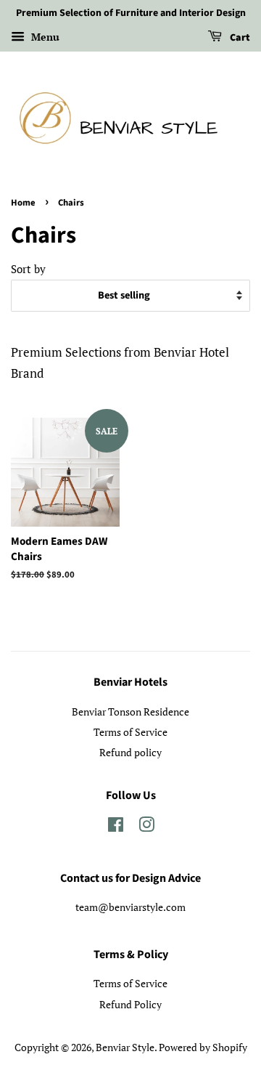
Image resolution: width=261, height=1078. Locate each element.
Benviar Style (125, 1047)
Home (23, 202)
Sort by (28, 269)
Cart (239, 38)
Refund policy (130, 752)
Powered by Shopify (203, 1047)
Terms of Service (130, 732)
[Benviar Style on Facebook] (115, 827)
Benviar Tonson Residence (130, 711)
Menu (43, 37)
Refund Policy (130, 1004)
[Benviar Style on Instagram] (146, 827)
